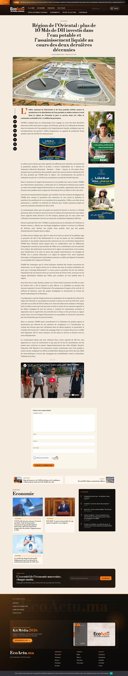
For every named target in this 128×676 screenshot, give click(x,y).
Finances (51, 8)
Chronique (83, 12)
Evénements (55, 12)
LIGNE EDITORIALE (18, 609)
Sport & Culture (69, 12)
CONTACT (16, 603)
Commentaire (38, 413)
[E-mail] (15, 144)
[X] (15, 126)
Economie (41, 8)
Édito (78, 654)
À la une (31, 8)
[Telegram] (15, 140)
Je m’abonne (106, 578)
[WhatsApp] (15, 135)
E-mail (35, 441)
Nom (35, 434)
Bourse (57, 660)
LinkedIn (101, 660)
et (40, 213)
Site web (36, 447)
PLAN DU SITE (17, 613)
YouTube (101, 663)
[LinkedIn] (15, 130)
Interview (79, 660)
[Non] (126, 673)
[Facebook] (15, 117)
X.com (100, 665)
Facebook (102, 654)
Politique (61, 8)
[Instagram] (15, 121)
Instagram (102, 657)
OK (111, 673)
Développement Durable (37, 12)
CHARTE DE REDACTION (20, 606)
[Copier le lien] (15, 149)
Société (57, 665)
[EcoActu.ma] (17, 9)
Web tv (79, 657)
